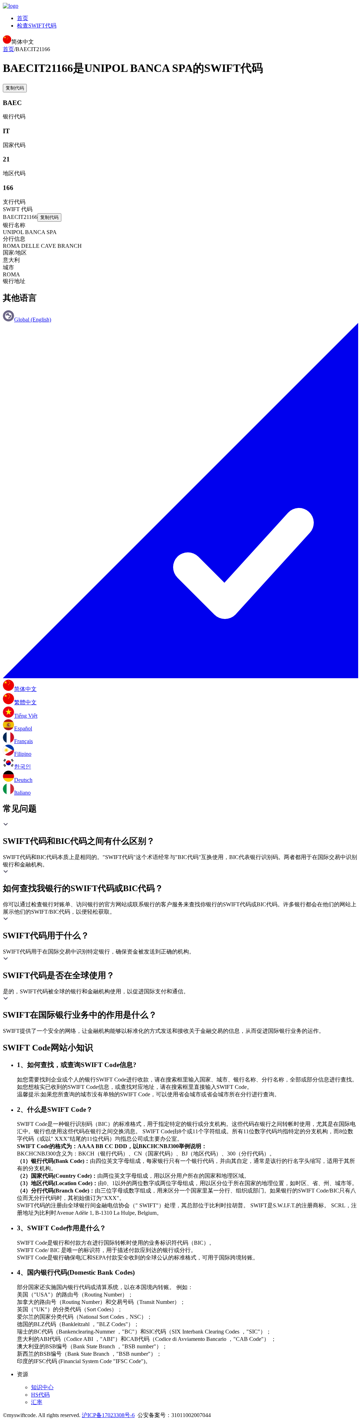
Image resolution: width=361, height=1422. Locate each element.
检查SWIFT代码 (36, 26)
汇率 (36, 1402)
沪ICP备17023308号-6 (108, 1415)
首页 (22, 18)
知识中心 (42, 1387)
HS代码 (40, 1395)
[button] (180, 834)
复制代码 (15, 88)
